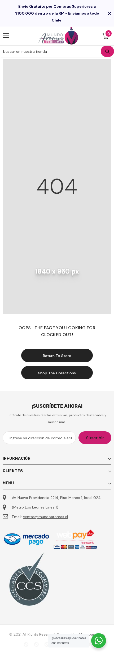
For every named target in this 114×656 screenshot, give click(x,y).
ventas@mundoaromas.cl (45, 516)
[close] (109, 13)
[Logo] (58, 36)
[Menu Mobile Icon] (6, 36)
